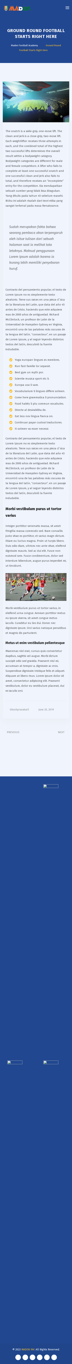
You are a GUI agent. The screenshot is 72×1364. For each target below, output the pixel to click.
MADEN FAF (27, 1349)
